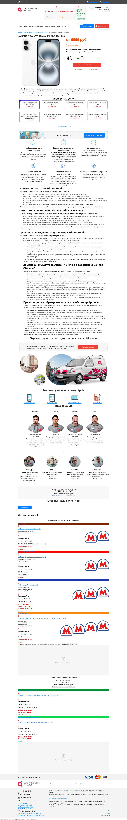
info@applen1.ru (104, 9)
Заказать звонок (106, 11)
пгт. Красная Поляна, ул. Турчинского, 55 (31, 815)
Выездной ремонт (93, 69)
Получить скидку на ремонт (94, 135)
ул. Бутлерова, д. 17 (24, 803)
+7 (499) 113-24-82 (102, 7)
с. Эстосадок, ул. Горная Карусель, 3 (29, 813)
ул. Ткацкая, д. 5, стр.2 (25, 805)
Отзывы (68, 2)
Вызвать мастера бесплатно (69, 644)
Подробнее (20, 549)
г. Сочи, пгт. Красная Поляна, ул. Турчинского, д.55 (35, 722)
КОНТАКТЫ (77, 2)
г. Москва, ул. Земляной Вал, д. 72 (29, 529)
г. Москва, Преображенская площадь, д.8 (32, 557)
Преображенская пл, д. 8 (26, 808)
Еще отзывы (24, 507)
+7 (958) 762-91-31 (63, 683)
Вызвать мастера (87, 26)
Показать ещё (62, 126)
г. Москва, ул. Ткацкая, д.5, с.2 (28, 585)
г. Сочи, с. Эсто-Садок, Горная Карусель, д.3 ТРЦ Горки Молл (38, 695)
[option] (29, 469)
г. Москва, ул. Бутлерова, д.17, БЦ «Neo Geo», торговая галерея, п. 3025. (42, 618)
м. (22, 523)
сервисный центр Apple (71, 791)
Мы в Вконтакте (25, 794)
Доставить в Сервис (103, 26)
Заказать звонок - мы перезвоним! (63, 496)
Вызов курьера (79, 69)
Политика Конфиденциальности (58, 798)
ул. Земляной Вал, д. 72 (25, 807)
